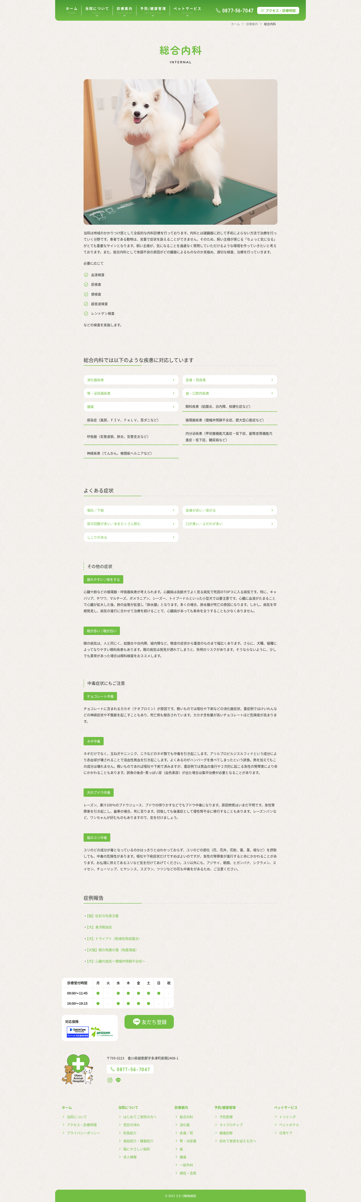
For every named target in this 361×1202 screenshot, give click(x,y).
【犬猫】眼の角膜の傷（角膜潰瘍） (113, 949)
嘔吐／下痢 (95, 510)
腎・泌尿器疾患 (99, 393)
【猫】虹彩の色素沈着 (103, 915)
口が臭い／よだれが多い (204, 523)
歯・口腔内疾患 (197, 393)
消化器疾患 (95, 379)
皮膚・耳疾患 (196, 379)
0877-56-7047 (238, 10)
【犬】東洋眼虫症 (99, 926)
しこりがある (97, 537)
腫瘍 (90, 406)
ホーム (72, 8)
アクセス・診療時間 (281, 10)
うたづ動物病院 (185, 1196)
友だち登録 (154, 1021)
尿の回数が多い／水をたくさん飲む (114, 523)
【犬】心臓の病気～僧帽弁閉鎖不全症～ (116, 961)
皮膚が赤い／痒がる (201, 510)
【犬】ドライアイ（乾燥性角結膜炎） (114, 938)
